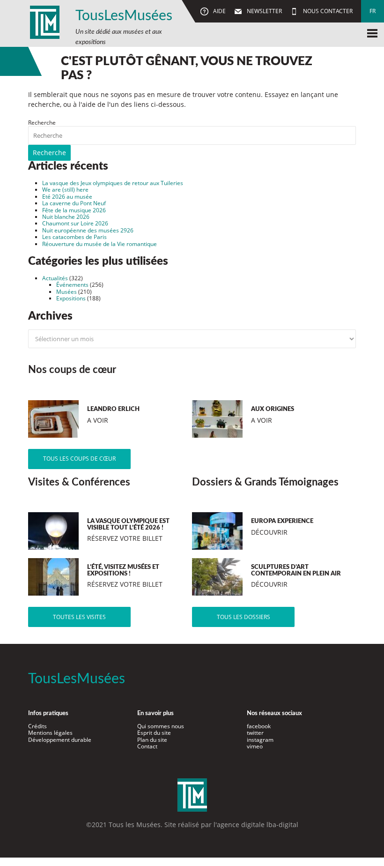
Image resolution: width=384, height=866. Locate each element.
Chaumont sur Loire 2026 (75, 223)
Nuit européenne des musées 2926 (87, 230)
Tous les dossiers (243, 617)
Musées (66, 292)
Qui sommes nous (160, 726)
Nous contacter (327, 11)
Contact (147, 746)
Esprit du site (154, 733)
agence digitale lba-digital (257, 824)
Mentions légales (50, 733)
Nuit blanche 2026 (65, 217)
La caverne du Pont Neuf (74, 203)
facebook (259, 726)
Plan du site (152, 740)
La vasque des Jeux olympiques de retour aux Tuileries (112, 183)
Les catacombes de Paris (74, 237)
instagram (260, 740)
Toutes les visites (79, 617)
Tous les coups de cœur (79, 459)
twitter (255, 733)
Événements (72, 285)
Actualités (55, 278)
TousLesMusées (123, 16)
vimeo (255, 746)
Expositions (71, 298)
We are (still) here (65, 190)
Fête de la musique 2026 (74, 210)
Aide (219, 11)
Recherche (42, 123)
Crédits (37, 726)
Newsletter (263, 11)
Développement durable (59, 740)
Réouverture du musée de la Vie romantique (99, 244)
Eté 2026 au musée (67, 197)
